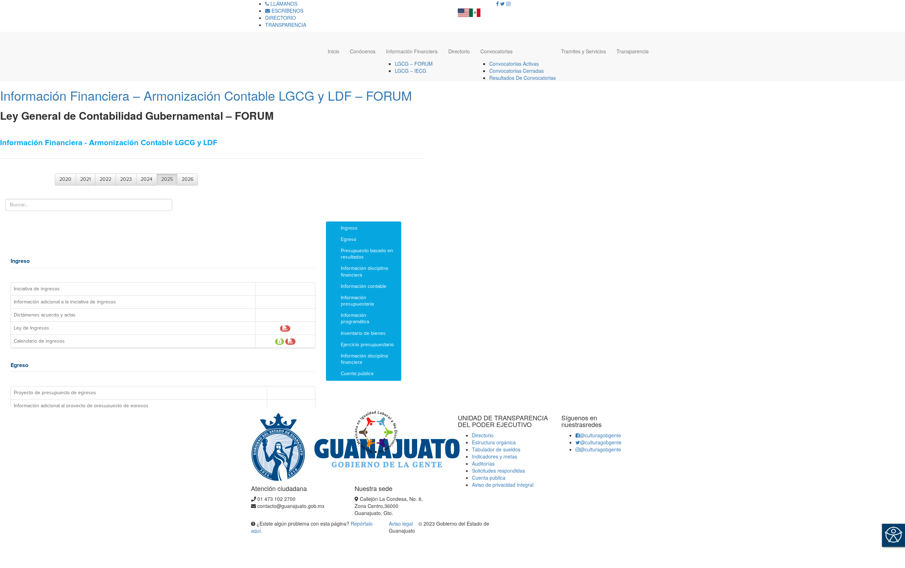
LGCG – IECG (410, 70)
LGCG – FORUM (414, 63)
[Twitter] (502, 3)
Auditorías (483, 463)
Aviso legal (401, 523)
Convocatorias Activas (514, 63)
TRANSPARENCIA (285, 24)
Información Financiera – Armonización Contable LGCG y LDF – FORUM (206, 95)
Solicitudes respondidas (498, 470)
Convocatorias (496, 51)
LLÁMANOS (283, 3)
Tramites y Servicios (583, 51)
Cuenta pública (489, 477)
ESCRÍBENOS (286, 10)
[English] (463, 10)
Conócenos (362, 51)
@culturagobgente (600, 435)
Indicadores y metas (494, 456)
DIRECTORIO (280, 17)
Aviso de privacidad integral (502, 484)
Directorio (459, 51)
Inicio (333, 51)
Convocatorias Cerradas (516, 70)
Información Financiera (412, 51)
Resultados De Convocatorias (522, 77)
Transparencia (633, 51)
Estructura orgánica (494, 442)
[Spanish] (474, 10)
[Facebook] (497, 3)
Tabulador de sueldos (496, 449)
